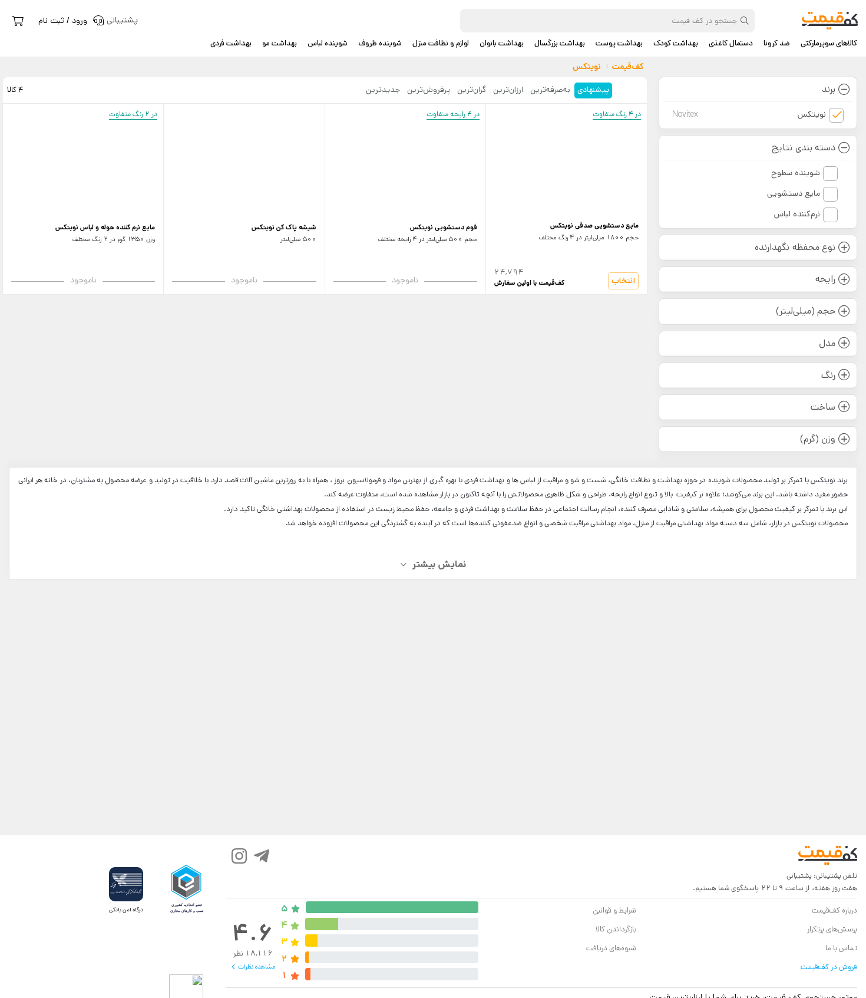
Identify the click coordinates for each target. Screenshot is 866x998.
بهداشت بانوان (502, 43)
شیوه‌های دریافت (611, 948)
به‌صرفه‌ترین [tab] (550, 89)
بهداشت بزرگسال (559, 43)
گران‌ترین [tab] (471, 89)
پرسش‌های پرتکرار (832, 929)
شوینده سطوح (795, 173)
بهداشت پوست (619, 43)
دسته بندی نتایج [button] (803, 147)
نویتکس (749, 114)
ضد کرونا (776, 43)
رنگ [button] (828, 375)
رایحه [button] (825, 279)
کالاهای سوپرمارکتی (829, 43)
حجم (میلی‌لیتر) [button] (805, 311)
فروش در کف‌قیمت (829, 967)
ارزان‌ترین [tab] (508, 89)
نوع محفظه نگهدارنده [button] (795, 247)
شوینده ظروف (380, 43)
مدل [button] (827, 343)
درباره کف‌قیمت (834, 910)
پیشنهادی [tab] (593, 89)
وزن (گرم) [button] (817, 439)
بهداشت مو (279, 43)
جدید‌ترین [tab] (383, 89)
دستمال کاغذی (731, 43)
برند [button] (828, 89)
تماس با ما (841, 948)
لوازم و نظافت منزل (440, 43)
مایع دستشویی (793, 193)
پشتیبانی (799, 876)
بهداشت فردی (231, 43)
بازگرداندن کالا (616, 929)
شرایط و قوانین (614, 910)
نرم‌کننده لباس (797, 214)
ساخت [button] (823, 407)
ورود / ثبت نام (62, 21)
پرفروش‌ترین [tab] (428, 89)
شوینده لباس (328, 43)
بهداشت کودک (675, 43)
